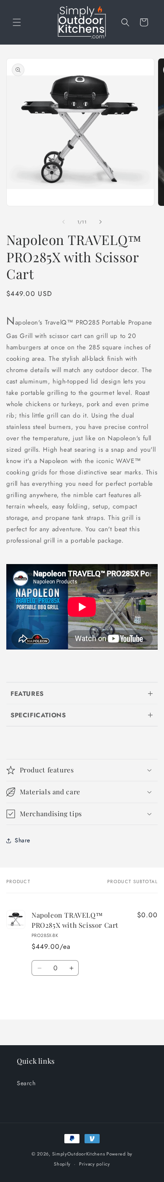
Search (26, 1083)
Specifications (38, 715)
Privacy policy (94, 1164)
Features (27, 693)
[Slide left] (63, 222)
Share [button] (22, 840)
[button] (17, 22)
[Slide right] (100, 222)
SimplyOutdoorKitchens (78, 1153)
